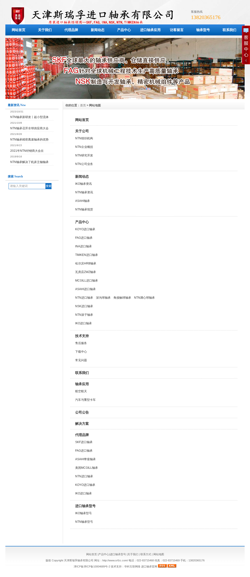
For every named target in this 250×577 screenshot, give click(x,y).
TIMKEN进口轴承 (86, 255)
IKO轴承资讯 (83, 183)
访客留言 (177, 30)
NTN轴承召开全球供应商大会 (29, 128)
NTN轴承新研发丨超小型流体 (29, 117)
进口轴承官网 (149, 566)
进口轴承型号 (85, 506)
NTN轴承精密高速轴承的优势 (29, 139)
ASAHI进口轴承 (85, 289)
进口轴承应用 (150, 30)
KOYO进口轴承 (85, 229)
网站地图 (158, 554)
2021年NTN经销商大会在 (27, 150)
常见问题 (81, 360)
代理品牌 (71, 30)
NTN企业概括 (84, 147)
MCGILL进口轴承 (86, 280)
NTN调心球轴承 (144, 297)
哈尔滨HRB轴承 (85, 263)
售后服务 (81, 343)
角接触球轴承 (122, 297)
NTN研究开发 (84, 155)
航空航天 (81, 391)
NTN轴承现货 (84, 209)
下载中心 (81, 351)
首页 (83, 105)
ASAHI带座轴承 (85, 459)
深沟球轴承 (103, 297)
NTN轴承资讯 (84, 192)
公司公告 (82, 412)
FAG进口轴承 (84, 238)
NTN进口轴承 (84, 297)
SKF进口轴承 (84, 442)
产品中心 (124, 30)
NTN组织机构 (84, 138)
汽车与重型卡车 (85, 400)
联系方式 (145, 554)
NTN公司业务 (84, 164)
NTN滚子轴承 (84, 314)
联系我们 (82, 373)
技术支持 (82, 336)
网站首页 (18, 30)
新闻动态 (97, 30)
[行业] (125, 98)
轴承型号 (203, 30)
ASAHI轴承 (82, 201)
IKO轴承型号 (83, 513)
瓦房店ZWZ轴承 (85, 272)
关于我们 (45, 30)
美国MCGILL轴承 (86, 467)
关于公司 (82, 131)
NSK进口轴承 (84, 306)
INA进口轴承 (83, 246)
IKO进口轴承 (83, 323)
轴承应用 (82, 384)
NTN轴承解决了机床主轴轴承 (29, 162)
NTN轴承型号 (84, 521)
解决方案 (82, 423)
